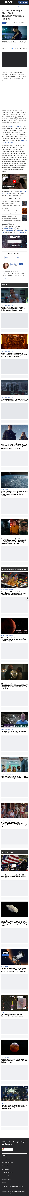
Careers (4, 1182)
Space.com (21, 232)
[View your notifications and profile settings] (23, 2)
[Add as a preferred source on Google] (7, 1149)
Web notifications (6, 1179)
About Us (4, 1155)
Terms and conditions (7, 1162)
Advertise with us (6, 1176)
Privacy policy (5, 1165)
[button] (26, 2)
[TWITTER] (20, 264)
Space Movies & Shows (16, 6)
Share (5, 48)
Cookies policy (6, 1169)
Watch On (5, 186)
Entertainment (5, 6)
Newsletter (24, 48)
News (3, 23)
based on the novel (15, 126)
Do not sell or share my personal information (13, 1186)
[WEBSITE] (22, 264)
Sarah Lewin (11, 22)
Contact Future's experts (8, 1159)
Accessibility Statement (8, 1172)
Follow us (15, 48)
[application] (14, 59)
